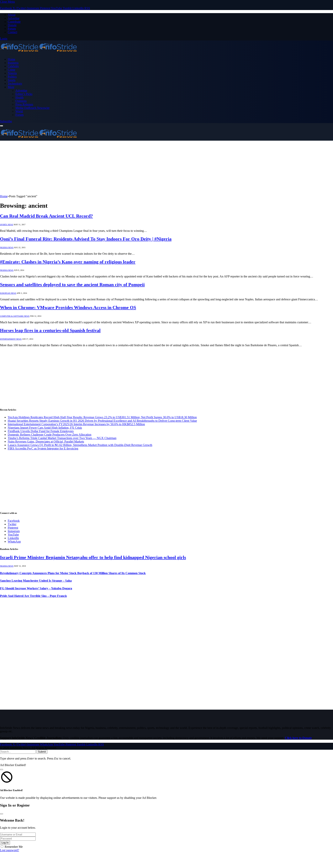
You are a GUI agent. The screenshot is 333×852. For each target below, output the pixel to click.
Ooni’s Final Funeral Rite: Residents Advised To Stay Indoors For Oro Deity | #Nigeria (86, 238)
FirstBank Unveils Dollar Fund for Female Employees (41, 431)
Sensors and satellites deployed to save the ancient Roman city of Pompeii (72, 284)
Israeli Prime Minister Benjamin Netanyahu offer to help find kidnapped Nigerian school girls (93, 557)
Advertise (13, 18)
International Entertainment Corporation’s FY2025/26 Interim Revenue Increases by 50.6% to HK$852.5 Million (76, 424)
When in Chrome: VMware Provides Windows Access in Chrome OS (68, 307)
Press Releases (24, 104)
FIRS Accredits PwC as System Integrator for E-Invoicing (43, 448)
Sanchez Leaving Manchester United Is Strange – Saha (36, 580)
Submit (42, 751)
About (11, 14)
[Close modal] (1, 769)
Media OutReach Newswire (32, 107)
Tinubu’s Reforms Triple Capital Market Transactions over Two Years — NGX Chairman (62, 438)
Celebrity (13, 66)
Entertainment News (11, 339)
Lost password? (9, 850)
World (19, 111)
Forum (12, 28)
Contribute (14, 21)
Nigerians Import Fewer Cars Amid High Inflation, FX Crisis (45, 427)
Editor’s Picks (23, 94)
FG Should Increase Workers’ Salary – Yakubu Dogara (36, 588)
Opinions (21, 101)
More (11, 87)
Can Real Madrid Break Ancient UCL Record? (46, 215)
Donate (12, 25)
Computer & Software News (14, 316)
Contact (12, 32)
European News (8, 293)
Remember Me (14, 846)
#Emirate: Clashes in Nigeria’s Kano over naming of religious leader (67, 261)
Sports (11, 80)
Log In (5, 842)
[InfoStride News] (38, 52)
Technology (15, 83)
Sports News (6, 225)
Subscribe (6, 121)
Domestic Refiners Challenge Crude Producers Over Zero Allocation (49, 434)
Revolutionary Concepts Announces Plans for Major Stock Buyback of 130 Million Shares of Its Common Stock (73, 573)
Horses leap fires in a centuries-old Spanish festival (50, 330)
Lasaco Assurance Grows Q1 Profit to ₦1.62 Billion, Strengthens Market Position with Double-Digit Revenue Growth (80, 445)
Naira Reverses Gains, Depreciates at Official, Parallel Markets (46, 441)
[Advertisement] (115, 168)
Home (11, 59)
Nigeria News (6, 247)
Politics (12, 76)
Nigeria (12, 73)
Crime (11, 69)
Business (13, 62)
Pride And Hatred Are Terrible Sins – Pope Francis (33, 595)
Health (19, 97)
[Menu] (1, 125)
